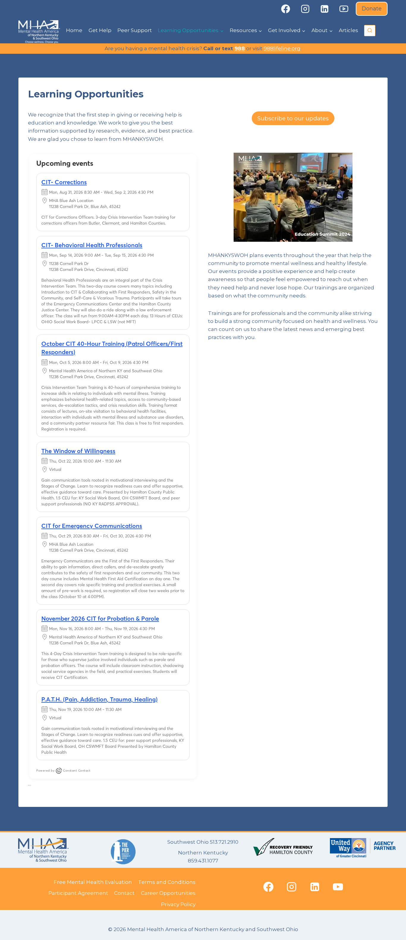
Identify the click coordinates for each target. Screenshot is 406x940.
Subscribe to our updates (293, 118)
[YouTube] (344, 9)
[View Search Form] (369, 30)
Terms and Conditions (167, 882)
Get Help (100, 30)
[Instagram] (305, 9)
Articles (348, 30)
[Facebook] (286, 9)
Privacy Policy (178, 904)
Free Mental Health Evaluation (93, 882)
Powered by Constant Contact (63, 770)
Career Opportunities (168, 893)
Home (74, 30)
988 (240, 48)
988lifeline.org (282, 48)
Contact (124, 893)
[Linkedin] (324, 9)
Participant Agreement (78, 893)
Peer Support (134, 30)
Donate (372, 8)
